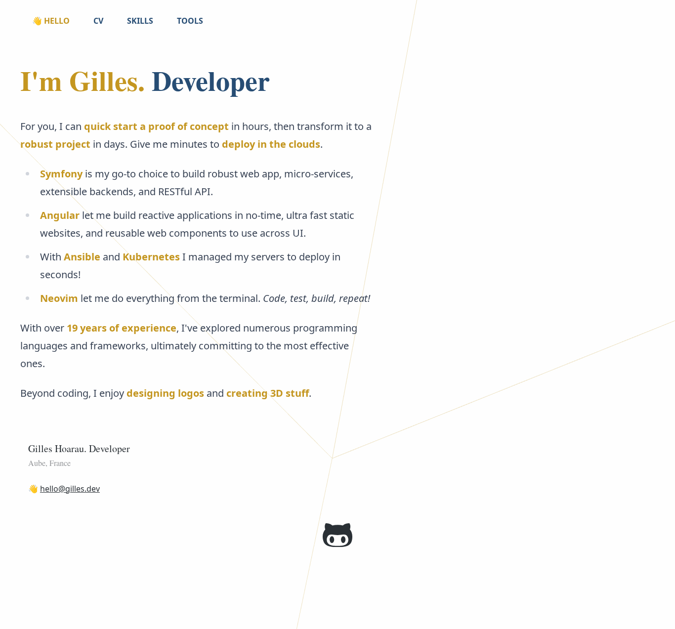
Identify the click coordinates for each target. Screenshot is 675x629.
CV (98, 20)
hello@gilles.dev (70, 488)
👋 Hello (51, 20)
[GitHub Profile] (337, 535)
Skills (140, 20)
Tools (190, 20)
